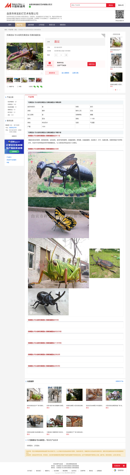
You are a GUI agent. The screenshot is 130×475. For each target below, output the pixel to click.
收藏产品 (11, 86)
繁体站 (91, 471)
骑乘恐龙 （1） (12, 110)
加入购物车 (65, 73)
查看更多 (14, 136)
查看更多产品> (120, 381)
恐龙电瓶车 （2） (12, 102)
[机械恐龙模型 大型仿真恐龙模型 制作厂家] (116, 77)
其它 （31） (11, 115)
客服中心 (47, 471)
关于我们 (29, 471)
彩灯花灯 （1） (12, 112)
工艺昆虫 (36, 445)
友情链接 (99, 471)
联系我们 (38, 471)
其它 (16, 30)
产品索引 (9, 157)
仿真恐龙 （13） (12, 104)
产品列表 (10, 30)
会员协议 (74, 471)
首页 (6, 30)
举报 (20, 86)
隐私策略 (65, 471)
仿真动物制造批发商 (71, 464)
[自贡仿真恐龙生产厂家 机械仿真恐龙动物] (116, 42)
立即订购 (75, 73)
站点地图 (56, 471)
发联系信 (52, 73)
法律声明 (82, 471)
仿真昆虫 (30, 445)
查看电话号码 (13, 127)
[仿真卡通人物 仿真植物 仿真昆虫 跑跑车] (116, 60)
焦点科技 (67, 473)
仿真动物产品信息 (58, 464)
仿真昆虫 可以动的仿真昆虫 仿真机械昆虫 (67, 466)
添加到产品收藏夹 (11, 160)
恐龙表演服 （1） (12, 107)
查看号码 (92, 64)
